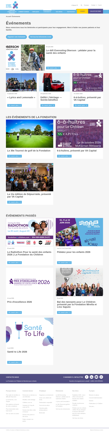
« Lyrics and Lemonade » (21, 97)
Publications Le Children (95, 403)
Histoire (91, 400)
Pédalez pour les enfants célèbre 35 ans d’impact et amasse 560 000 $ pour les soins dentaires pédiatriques (79, 411)
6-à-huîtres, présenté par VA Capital (87, 98)
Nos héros (75, 391)
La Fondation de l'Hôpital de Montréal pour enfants (18, 5)
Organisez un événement (46, 395)
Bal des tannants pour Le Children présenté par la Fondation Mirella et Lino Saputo (77, 304)
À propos (86, 5)
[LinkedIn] (91, 377)
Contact (93, 5)
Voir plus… (92, 406)
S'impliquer (42, 391)
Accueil (8, 16)
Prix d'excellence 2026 (19, 302)
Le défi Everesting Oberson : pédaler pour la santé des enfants (70, 51)
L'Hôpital (73, 5)
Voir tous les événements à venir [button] (40, 37)
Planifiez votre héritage (29, 399)
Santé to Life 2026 (17, 352)
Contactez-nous (12, 377)
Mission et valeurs (94, 395)
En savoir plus (52, 68)
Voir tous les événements (63, 409)
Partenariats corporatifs (45, 402)
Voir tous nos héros (77, 418)
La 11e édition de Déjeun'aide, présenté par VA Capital (29, 195)
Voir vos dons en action (12, 413)
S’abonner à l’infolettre (73, 377)
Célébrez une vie (27, 402)
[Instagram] (101, 377)
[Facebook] (86, 377)
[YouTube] (96, 377)
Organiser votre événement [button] (16, 37)
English (100, 5)
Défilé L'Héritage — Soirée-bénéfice (51, 98)
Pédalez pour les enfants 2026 (73, 252)
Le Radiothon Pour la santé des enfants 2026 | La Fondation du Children (29, 253)
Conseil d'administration (95, 398)
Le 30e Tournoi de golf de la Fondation (28, 150)
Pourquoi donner (11, 391)
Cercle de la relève (44, 405)
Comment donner (28, 391)
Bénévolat (42, 413)
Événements (59, 391)
